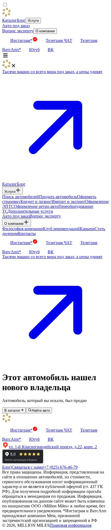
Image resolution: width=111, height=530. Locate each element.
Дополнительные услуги (30, 211)
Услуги (33, 21)
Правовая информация (70, 525)
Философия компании (22, 228)
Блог (21, 20)
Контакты (27, 233)
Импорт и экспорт (68, 201)
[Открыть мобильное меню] (5, 57)
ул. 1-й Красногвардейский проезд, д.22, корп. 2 (53, 446)
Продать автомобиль (58, 196)
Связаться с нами (27, 467)
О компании (45, 31)
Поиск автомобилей (20, 196)
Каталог (9, 20)
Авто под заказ (16, 25)
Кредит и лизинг (35, 201)
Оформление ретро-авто (36, 206)
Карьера (87, 228)
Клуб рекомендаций (61, 228)
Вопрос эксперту (17, 31)
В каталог (12, 410)
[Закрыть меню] (13, 67)
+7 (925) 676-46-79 (61, 467)
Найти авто (41, 410)
